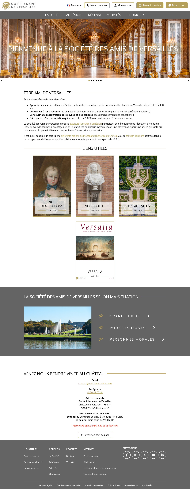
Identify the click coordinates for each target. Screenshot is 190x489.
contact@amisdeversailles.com (95, 383)
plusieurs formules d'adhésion (86, 123)
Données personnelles (94, 485)
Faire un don (178, 5)
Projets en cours (91, 456)
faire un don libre (135, 135)
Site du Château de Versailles (68, 485)
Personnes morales (132, 339)
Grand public (125, 316)
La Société (53, 15)
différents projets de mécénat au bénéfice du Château (89, 135)
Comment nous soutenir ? (96, 474)
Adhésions (74, 15)
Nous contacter (98, 5)
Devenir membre (152, 5)
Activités (113, 15)
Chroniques (135, 15)
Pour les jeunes (128, 328)
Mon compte (125, 5)
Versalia (70, 462)
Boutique (70, 456)
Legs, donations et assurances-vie (100, 468)
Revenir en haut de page (96, 434)
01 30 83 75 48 (95, 392)
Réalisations (89, 462)
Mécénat (95, 15)
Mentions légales (45, 485)
